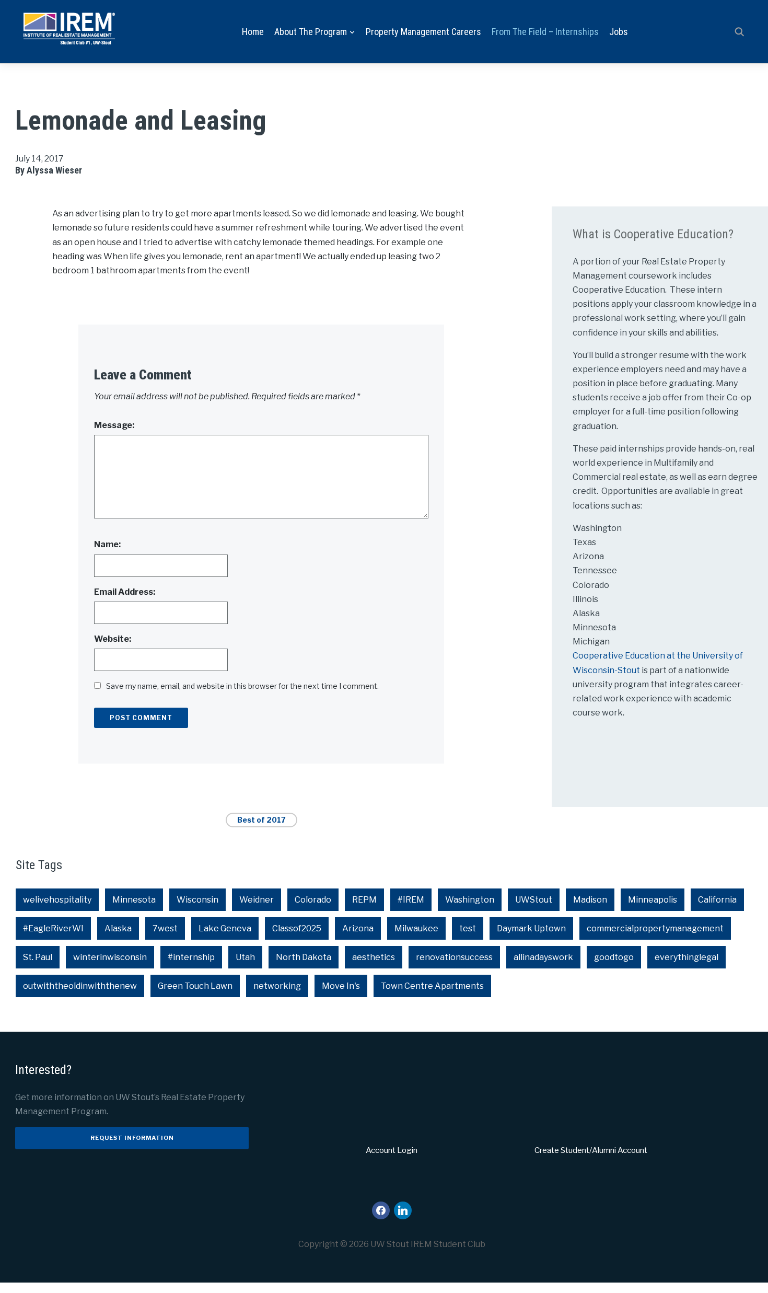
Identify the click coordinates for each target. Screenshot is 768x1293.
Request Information (132, 1137)
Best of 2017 (261, 819)
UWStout (533, 900)
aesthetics (373, 957)
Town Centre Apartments (432, 986)
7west (165, 928)
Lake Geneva (225, 928)
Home (253, 31)
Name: (107, 544)
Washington (469, 900)
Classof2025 (296, 928)
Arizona (358, 928)
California (717, 900)
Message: (114, 425)
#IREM (411, 900)
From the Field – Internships (545, 31)
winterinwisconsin (110, 957)
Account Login (391, 1150)
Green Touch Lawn (195, 986)
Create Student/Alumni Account (590, 1150)
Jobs (618, 31)
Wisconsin (197, 900)
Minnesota (134, 900)
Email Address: (124, 592)
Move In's (341, 986)
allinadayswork (543, 957)
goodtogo (614, 957)
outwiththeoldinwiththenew (80, 986)
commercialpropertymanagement (655, 928)
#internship (191, 957)
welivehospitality (57, 900)
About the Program (310, 31)
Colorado (313, 900)
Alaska (118, 928)
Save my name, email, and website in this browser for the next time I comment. (242, 686)
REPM (364, 900)
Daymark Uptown (531, 928)
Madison (590, 900)
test (467, 928)
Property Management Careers (423, 31)
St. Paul (37, 957)
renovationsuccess (454, 957)
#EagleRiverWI (53, 928)
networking (277, 986)
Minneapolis (652, 900)
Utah (245, 957)
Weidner (256, 900)
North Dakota (303, 957)
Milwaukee (416, 928)
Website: (112, 639)
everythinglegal (686, 957)
